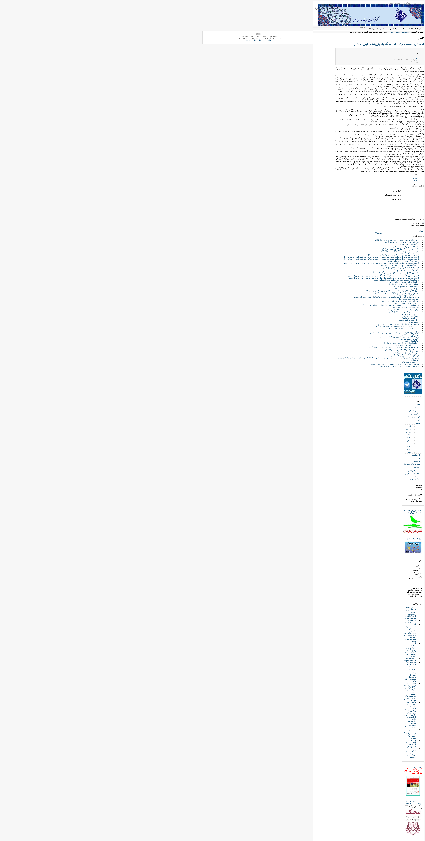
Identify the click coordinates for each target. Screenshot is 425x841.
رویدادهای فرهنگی (408, 433)
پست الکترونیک (418, 54)
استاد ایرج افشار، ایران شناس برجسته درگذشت (401, 242)
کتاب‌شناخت (415, 461)
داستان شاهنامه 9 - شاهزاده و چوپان (410, 610)
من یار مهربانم (417, 767)
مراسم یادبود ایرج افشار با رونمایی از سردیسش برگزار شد (397, 324)
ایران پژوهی (415, 407)
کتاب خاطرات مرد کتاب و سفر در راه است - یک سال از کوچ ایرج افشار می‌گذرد (390, 305)
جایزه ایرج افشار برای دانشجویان (407, 352)
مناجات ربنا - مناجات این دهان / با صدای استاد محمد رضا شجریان (410, 734)
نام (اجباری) (397, 191)
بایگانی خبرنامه (414, 479)
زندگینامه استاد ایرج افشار (409, 244)
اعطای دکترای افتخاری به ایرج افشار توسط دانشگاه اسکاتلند (397, 240)
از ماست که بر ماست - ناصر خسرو (410, 654)
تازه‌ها (397, 32)
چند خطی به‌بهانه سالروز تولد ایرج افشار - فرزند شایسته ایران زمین (394, 364)
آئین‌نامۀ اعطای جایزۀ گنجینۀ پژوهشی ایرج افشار (401, 343)
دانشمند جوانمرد (413, 322)
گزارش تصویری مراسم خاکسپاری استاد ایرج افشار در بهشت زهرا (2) (393, 255)
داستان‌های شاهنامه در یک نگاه (410, 679)
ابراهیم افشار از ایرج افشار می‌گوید (406, 286)
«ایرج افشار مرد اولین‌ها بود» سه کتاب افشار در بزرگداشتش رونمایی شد (392, 291)
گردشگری (416, 455)
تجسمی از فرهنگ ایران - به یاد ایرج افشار (404, 312)
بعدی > (414, 180)
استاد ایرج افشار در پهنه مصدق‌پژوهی (405, 307)
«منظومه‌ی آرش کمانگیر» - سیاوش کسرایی (410, 616)
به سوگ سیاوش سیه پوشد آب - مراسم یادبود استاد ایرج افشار (396, 280)
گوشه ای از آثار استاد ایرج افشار (407, 253)
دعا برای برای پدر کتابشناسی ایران (406, 246)
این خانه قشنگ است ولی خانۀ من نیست (410, 664)
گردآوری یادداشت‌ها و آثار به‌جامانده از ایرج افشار (401, 267)
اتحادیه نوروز (415, 467)
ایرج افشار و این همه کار (410, 362)
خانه (418, 404)
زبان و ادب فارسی (413, 410)
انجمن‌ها (408, 429)
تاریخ (418, 420)
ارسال (421, 231)
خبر (392, 32)
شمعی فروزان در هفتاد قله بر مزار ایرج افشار (402, 349)
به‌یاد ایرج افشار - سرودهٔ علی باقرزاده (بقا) (403, 328)
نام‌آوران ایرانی (414, 414)
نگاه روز (408, 426)
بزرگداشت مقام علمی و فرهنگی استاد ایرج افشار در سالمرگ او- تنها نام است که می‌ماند (386, 297)
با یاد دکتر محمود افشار (410, 335)
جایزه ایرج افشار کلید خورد (409, 339)
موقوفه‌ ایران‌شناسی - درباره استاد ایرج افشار (402, 309)
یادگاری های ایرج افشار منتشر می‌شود (405, 354)
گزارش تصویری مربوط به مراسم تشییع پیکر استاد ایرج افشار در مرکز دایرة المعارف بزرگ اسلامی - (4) (381, 263)
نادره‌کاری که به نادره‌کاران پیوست (406, 270)
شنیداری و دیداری (413, 470)
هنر (418, 458)
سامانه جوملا (268, 40)
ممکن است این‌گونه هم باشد (408, 320)
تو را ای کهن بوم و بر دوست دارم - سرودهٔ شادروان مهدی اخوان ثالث (410, 637)
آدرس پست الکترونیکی (392, 195)
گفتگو (409, 440)
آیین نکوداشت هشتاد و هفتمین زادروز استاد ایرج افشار (399, 337)
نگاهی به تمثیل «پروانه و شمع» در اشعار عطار (410, 685)
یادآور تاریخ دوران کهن (411, 316)
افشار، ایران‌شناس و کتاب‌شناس (407, 295)
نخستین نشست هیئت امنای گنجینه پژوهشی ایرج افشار (389, 44)
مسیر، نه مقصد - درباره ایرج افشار (406, 303)
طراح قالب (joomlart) (253, 40)
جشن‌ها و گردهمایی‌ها (412, 464)
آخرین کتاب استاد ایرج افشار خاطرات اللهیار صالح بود (399, 274)
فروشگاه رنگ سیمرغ (414, 538)
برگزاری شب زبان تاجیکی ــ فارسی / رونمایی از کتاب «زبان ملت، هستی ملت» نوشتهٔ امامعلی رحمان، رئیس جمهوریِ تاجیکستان (410, 719)
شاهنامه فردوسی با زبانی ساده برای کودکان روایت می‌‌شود (410, 753)
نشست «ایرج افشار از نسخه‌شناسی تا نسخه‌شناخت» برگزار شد (396, 326)
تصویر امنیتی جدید (417, 225)
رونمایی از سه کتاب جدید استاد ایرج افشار (403, 284)
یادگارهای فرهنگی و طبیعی (412, 475)
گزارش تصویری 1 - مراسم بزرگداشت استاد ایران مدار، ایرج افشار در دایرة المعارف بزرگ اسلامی (383, 276)
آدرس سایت (396, 199)
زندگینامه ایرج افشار (411, 341)
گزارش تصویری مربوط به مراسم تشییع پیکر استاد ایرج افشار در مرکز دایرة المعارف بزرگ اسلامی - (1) (381, 257)
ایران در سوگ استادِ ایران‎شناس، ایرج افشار (403, 261)
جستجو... (419, 485)
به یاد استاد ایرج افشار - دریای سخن (406, 345)
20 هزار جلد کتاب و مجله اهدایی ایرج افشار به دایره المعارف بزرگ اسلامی (392, 347)
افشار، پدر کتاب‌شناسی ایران (408, 299)
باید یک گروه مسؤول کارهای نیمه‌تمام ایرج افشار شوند (399, 265)
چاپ (418, 52)
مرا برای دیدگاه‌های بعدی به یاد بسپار (408, 219)
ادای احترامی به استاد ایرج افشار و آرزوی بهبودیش (400, 249)
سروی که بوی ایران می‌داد (409, 314)
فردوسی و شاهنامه (413, 417)
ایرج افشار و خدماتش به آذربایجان (406, 288)
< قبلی (414, 178)
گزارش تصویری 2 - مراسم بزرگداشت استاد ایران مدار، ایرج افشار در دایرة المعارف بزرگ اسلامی (383, 278)
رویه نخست (406, 32)
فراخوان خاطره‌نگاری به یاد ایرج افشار (405, 356)
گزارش (408, 437)
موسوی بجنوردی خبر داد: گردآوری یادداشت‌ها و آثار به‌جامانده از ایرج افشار (392, 272)
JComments (379, 233)
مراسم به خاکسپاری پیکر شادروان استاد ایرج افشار (400, 251)
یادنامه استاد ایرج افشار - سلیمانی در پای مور (402, 282)
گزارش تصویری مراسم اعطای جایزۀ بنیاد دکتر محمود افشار (397, 293)
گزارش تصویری (409, 448)
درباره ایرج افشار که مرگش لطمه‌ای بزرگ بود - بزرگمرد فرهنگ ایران (394, 333)
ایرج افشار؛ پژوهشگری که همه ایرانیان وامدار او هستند (399, 366)
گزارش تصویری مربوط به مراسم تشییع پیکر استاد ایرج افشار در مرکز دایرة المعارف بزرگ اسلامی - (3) (381, 259)
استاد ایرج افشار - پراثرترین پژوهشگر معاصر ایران (400, 301)
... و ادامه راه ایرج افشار (410, 318)
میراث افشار (414, 330)
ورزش (409, 452)
